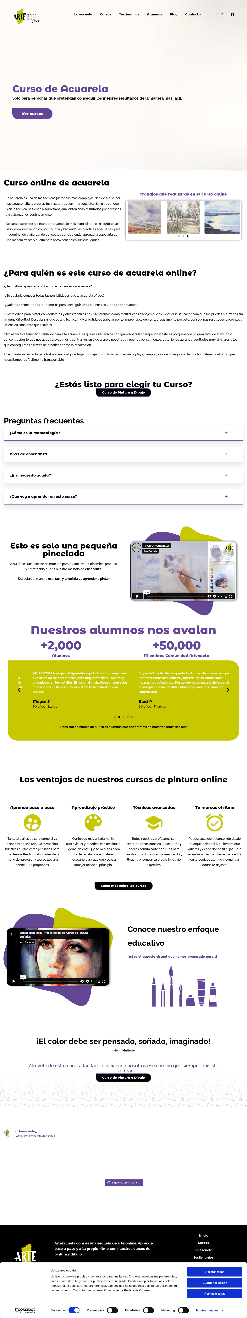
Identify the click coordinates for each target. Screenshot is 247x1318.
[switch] (112, 1310)
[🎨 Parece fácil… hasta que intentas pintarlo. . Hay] (154, 1159)
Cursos (105, 14)
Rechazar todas (214, 1293)
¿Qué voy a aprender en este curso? (43, 496)
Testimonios (129, 14)
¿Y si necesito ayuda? (30, 475)
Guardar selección (214, 1282)
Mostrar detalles (207, 1310)
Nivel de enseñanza (28, 454)
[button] (130, 217)
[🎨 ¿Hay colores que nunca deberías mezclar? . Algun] (215, 1159)
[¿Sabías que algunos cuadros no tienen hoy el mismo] (31, 1159)
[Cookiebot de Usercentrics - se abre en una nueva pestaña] (25, 1310)
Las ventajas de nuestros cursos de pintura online (124, 779)
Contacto (193, 14)
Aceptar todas (214, 1271)
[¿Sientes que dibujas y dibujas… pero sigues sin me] (93, 1159)
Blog (174, 14)
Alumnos (154, 14)
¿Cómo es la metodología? (35, 433)
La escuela (83, 14)
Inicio (203, 1235)
